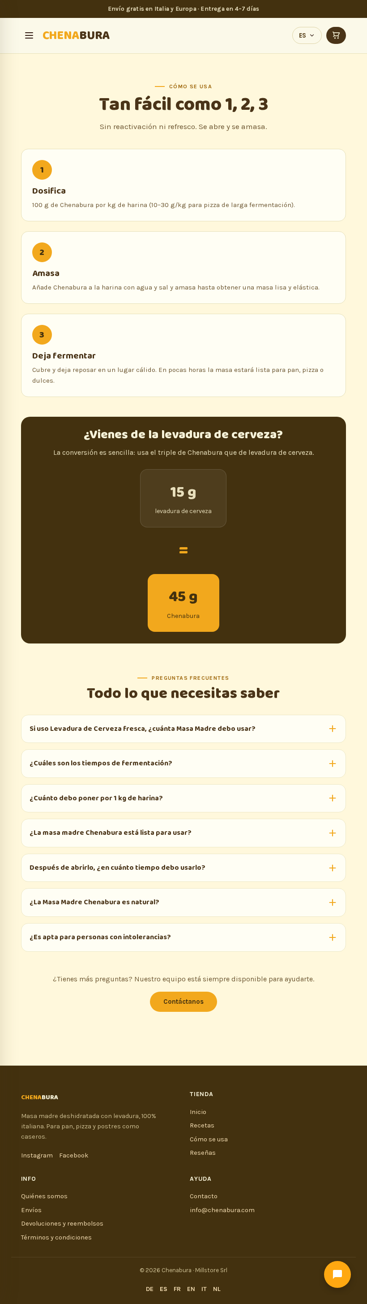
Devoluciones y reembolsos (62, 1223)
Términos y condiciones (56, 1237)
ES (302, 35)
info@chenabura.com (222, 1210)
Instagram (37, 1155)
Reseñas (203, 1153)
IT (204, 1289)
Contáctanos (183, 1001)
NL (217, 1289)
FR (177, 1289)
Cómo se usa (209, 1139)
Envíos (31, 1210)
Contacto (204, 1196)
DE (150, 1289)
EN (191, 1289)
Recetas (202, 1125)
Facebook (74, 1155)
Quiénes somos (44, 1196)
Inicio (198, 1112)
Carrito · (336, 35)
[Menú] (29, 35)
